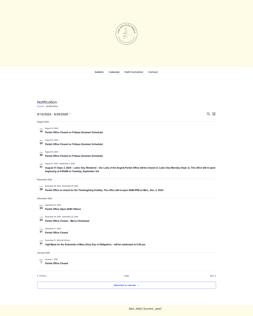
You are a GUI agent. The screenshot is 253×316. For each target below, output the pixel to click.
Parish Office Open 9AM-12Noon (63, 209)
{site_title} (135, 308)
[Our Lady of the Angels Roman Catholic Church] (126, 34)
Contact (153, 72)
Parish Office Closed (56, 232)
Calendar (114, 72)
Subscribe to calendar (125, 285)
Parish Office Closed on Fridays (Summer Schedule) (74, 132)
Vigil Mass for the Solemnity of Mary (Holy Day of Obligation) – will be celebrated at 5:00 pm (95, 244)
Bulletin (99, 72)
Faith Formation (133, 72)
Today (126, 276)
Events (40, 106)
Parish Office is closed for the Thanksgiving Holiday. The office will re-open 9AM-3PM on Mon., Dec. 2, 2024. (104, 190)
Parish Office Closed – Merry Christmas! (67, 220)
